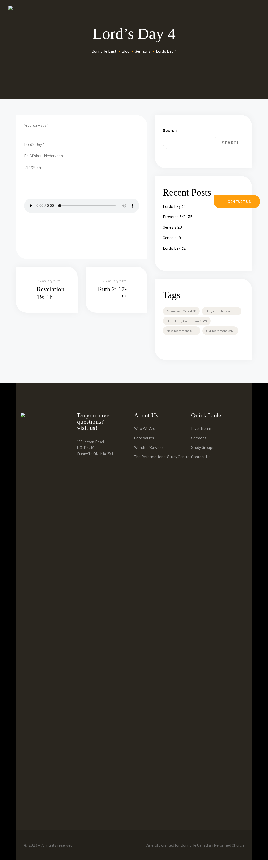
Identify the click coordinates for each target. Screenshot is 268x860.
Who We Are (144, 428)
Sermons (199, 437)
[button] (237, 201)
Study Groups (202, 447)
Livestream (201, 428)
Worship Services (149, 447)
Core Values (144, 437)
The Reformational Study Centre (161, 456)
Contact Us (201, 456)
